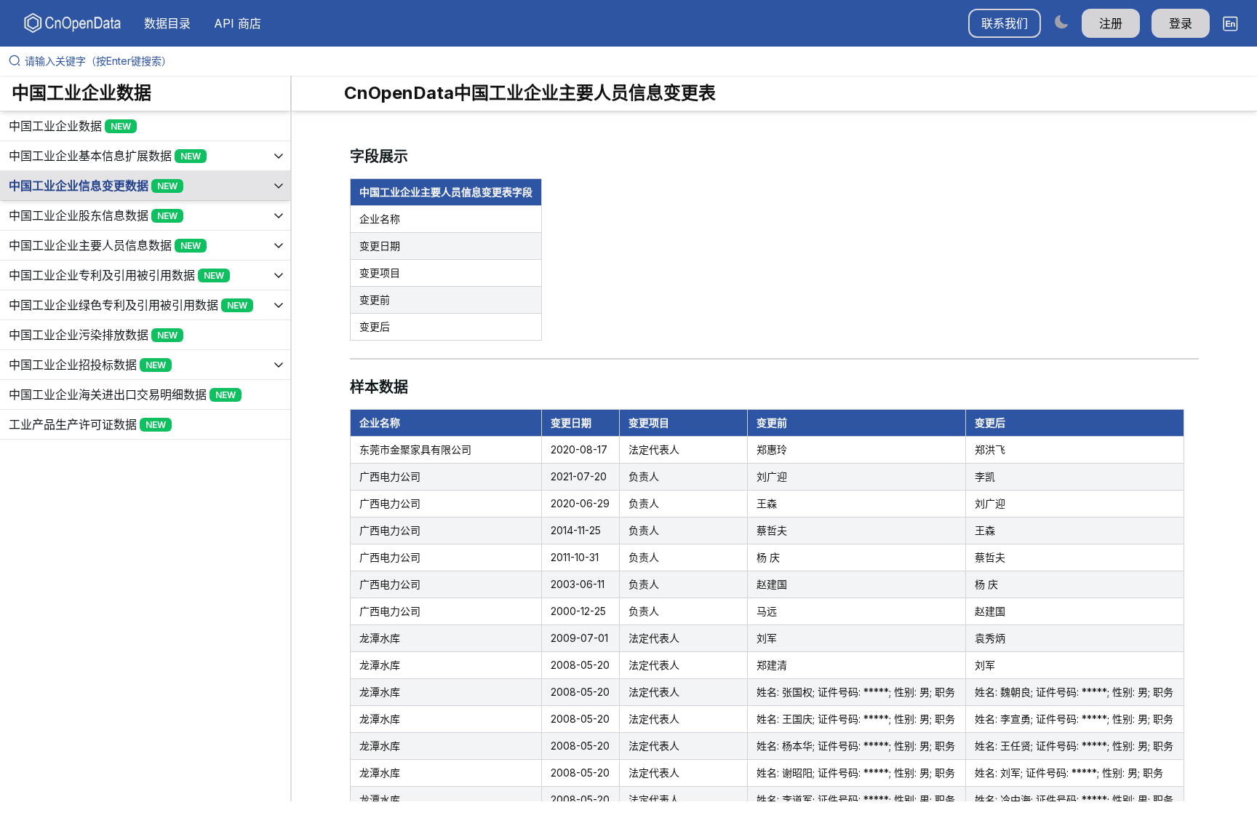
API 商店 (237, 23)
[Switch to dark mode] (1061, 21)
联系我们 (1004, 23)
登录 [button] (1180, 23)
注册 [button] (1110, 23)
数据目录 (167, 23)
